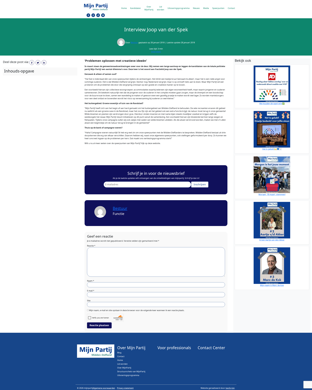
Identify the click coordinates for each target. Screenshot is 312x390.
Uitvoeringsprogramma (179, 8)
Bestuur (134, 42)
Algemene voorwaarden (104, 388)
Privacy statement (125, 388)
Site (88, 300)
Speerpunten (218, 8)
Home (124, 8)
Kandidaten (135, 8)
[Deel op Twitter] (37, 62)
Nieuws (196, 8)
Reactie (91, 245)
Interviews (156, 51)
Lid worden (160, 8)
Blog (119, 352)
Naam (90, 280)
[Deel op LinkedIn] (44, 62)
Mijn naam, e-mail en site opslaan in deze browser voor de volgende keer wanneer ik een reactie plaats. (136, 310)
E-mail (90, 290)
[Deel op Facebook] (31, 62)
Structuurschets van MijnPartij (131, 371)
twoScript (230, 388)
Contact (231, 8)
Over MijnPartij (148, 8)
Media (206, 8)
